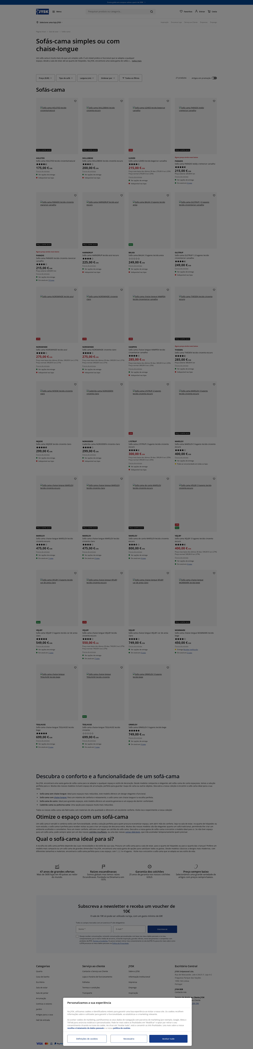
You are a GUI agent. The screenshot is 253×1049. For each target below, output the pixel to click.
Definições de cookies (87, 1039)
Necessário (128, 1039)
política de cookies (121, 1028)
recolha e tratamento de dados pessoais (85, 1028)
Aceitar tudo (168, 1039)
